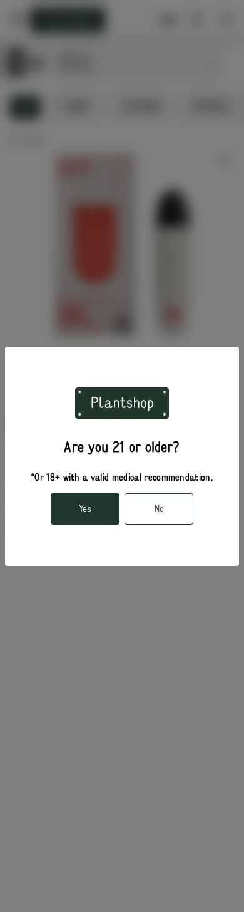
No (159, 509)
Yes (85, 509)
